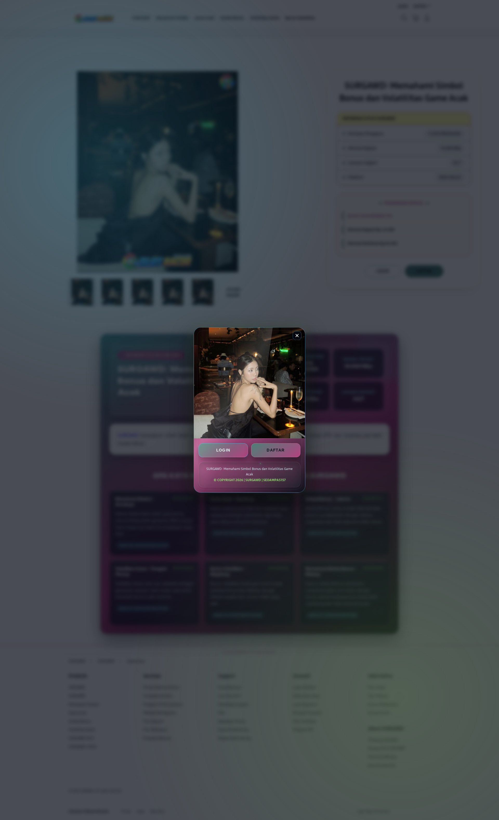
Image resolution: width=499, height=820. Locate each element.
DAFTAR (276, 450)
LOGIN (223, 450)
